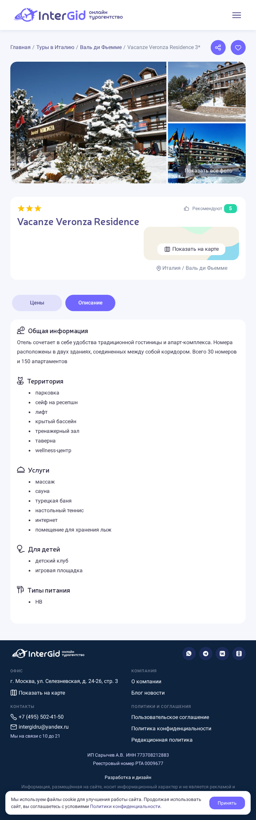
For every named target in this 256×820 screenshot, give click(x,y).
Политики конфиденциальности (125, 806)
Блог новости (148, 693)
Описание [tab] (90, 302)
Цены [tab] (37, 302)
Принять (227, 803)
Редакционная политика (162, 740)
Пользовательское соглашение (170, 717)
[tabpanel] (128, 471)
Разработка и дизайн (128, 777)
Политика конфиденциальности (171, 728)
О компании (146, 681)
